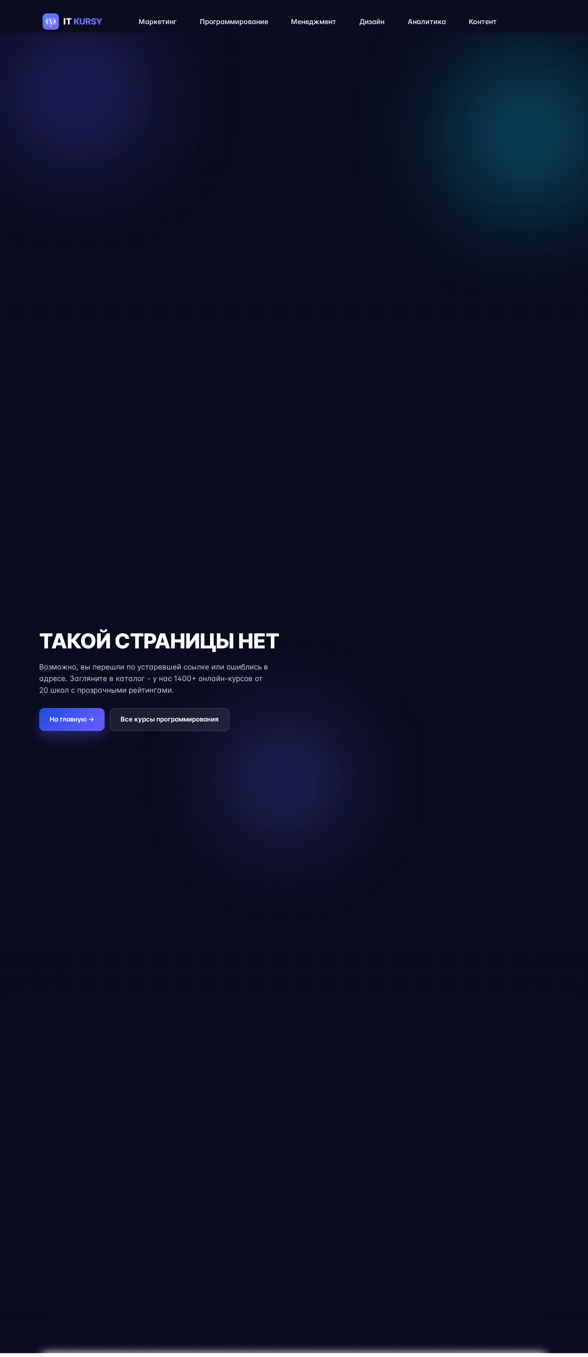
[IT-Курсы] (81, 21)
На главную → (72, 719)
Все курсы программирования (170, 719)
